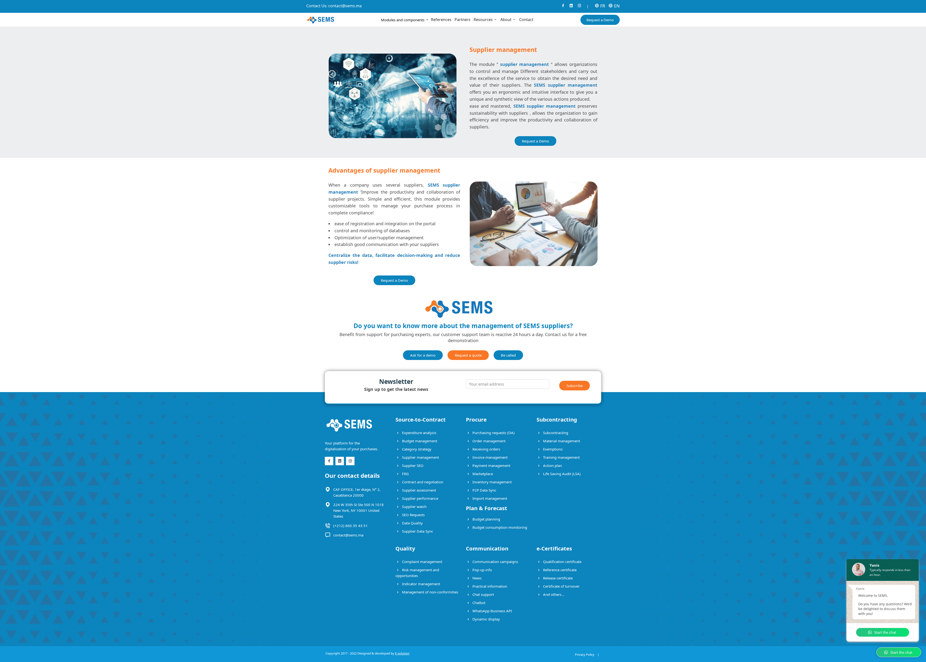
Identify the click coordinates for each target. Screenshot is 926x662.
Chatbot (478, 602)
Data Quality (412, 523)
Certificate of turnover (560, 586)
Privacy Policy (584, 654)
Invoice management (489, 457)
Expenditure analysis (418, 432)
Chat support (482, 594)
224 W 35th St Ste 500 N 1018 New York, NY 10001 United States (358, 510)
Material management (561, 440)
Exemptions (552, 449)
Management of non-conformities (429, 592)
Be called (508, 355)
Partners (462, 19)
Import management (489, 498)
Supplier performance (419, 498)
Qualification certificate (561, 561)
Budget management (419, 440)
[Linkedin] (571, 7)
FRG (405, 473)
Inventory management (491, 481)
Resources (484, 19)
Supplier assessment (418, 490)
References (441, 19)
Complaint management (421, 561)
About (506, 19)
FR (602, 6)
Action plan (552, 465)
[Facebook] (563, 7)
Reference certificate (559, 569)
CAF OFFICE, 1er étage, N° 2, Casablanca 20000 (357, 492)
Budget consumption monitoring (499, 527)
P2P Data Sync (483, 490)
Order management (488, 440)
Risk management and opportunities (417, 572)
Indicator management (420, 583)
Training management (561, 457)
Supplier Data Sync (417, 531)
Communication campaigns (494, 561)
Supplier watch (414, 506)
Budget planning (485, 519)
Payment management (490, 465)
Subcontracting (555, 432)
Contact (526, 19)
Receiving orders (485, 449)
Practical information (489, 586)
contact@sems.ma (345, 5)
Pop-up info (481, 569)
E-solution (402, 653)
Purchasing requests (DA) (493, 432)
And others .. (553, 594)
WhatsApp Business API (491, 610)
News (476, 578)
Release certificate (557, 578)
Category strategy (416, 449)
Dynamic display (485, 619)
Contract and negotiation (422, 481)
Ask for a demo (423, 355)
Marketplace (482, 473)
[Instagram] (579, 7)
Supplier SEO (412, 465)
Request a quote (468, 355)
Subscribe (574, 385)
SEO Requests (413, 514)
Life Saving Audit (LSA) (561, 473)
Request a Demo (600, 19)
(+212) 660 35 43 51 (350, 525)
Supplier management (420, 457)
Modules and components (403, 19)
